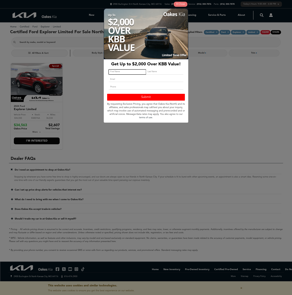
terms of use (145, 117)
